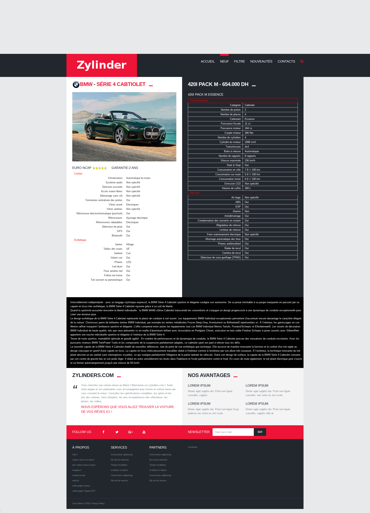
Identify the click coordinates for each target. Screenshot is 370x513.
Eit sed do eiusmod (120, 460)
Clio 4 (74, 454)
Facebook (192, 447)
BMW (86, 84)
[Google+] (130, 432)
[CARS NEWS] (101, 65)
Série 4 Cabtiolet (121, 84)
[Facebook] (103, 432)
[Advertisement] (185, 27)
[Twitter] (117, 432)
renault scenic (78, 475)
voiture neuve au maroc (83, 460)
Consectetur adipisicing (122, 454)
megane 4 (77, 470)
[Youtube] (144, 432)
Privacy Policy (98, 503)
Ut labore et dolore (119, 470)
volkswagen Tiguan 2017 (84, 491)
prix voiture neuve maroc (84, 465)
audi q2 (75, 480)
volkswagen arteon (81, 486)
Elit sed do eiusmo (119, 480)
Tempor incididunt (119, 465)
